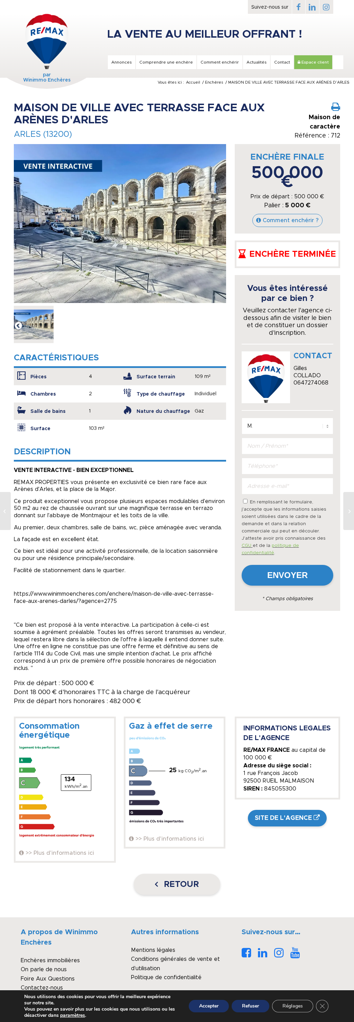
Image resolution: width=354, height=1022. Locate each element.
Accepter (208, 1006)
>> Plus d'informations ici (60, 853)
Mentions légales (153, 950)
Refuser (250, 1006)
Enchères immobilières (50, 960)
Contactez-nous (42, 988)
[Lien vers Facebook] (298, 7)
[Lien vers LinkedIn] (312, 7)
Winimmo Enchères (47, 80)
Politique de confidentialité (166, 977)
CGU (247, 545)
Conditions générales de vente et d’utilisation (175, 963)
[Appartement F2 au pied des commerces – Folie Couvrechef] (348, 511)
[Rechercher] (338, 62)
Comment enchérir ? (291, 220)
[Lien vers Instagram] (326, 7)
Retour (180, 884)
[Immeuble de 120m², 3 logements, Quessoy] (5, 511)
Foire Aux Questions (48, 979)
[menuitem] (121, 62)
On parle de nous (44, 969)
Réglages (292, 1006)
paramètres (72, 1015)
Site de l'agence (283, 818)
